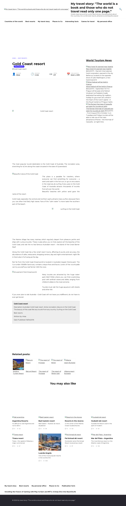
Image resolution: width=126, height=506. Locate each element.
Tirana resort (18, 438)
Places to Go (57, 21)
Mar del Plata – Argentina (102, 438)
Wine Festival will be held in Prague (99, 86)
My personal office (104, 21)
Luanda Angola (45, 453)
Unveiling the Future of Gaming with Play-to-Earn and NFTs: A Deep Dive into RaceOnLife (40, 492)
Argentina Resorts (20, 421)
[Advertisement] (63, 42)
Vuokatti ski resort (99, 421)
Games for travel (88, 21)
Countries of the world (14, 21)
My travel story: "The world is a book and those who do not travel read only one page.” (94, 7)
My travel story (44, 21)
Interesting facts (71, 21)
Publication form (68, 486)
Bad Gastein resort (47, 421)
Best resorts (30, 21)
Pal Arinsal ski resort (74, 438)
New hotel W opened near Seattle (99, 69)
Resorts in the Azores (74, 421)
